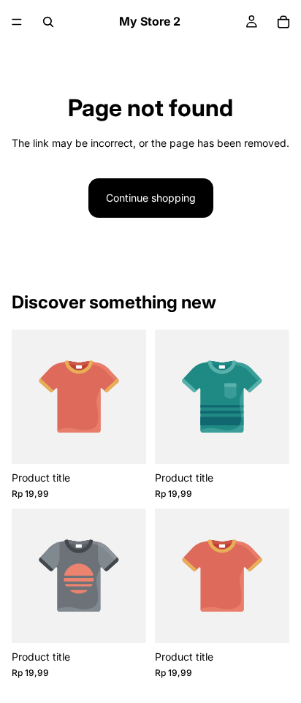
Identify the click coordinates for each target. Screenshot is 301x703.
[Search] (48, 22)
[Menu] (17, 22)
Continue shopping (151, 197)
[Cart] (283, 22)
